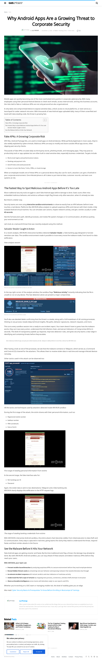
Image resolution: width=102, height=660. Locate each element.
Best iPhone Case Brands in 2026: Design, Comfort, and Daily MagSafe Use (88, 625)
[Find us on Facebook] (86, 657)
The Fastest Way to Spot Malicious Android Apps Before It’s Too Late (25, 125)
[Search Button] (97, 3)
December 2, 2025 (47, 30)
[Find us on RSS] (91, 657)
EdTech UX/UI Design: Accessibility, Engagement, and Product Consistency (23, 625)
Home (5, 12)
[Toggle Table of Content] (44, 120)
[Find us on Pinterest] (94, 657)
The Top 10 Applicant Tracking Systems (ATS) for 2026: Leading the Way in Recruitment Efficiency (56, 626)
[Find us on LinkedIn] (97, 657)
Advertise (64, 657)
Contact (71, 657)
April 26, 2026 (83, 629)
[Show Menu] (5, 3)
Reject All (26, 652)
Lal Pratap (35, 30)
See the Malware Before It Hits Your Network (18, 130)
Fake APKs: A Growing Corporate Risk (16, 123)
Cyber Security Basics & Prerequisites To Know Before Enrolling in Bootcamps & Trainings (45, 590)
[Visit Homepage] (51, 3)
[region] (26, 645)
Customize (13, 652)
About (58, 657)
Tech (10, 12)
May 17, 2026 (51, 631)
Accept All (39, 652)
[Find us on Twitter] (89, 657)
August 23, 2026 (20, 629)
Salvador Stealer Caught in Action (17, 128)
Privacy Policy (79, 657)
